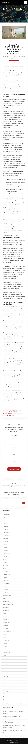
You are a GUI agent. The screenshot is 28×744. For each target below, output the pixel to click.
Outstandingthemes (14, 742)
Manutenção (6, 622)
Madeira (5, 619)
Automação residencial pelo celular (12, 411)
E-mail (14, 454)
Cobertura (5, 544)
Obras (4, 637)
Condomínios (6, 553)
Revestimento (6, 670)
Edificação (5, 571)
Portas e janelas (7, 658)
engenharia (6, 580)
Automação (6, 535)
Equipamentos (17, 410)
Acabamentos (6, 514)
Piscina (5, 646)
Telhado (5, 694)
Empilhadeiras (6, 574)
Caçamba (5, 541)
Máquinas (5, 625)
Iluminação (6, 601)
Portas (4, 655)
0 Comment (14, 58)
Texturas (5, 697)
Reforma (5, 667)
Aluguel (5, 523)
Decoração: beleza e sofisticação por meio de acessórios (14, 485)
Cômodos (11, 410)
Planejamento (6, 652)
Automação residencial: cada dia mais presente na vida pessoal (14, 492)
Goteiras (5, 598)
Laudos (4, 613)
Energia (5, 577)
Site (14, 461)
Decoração (5, 565)
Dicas (4, 568)
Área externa (6, 532)
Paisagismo (6, 640)
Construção (6, 556)
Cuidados (5, 562)
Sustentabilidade (7, 688)
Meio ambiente (7, 631)
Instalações (6, 610)
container (5, 559)
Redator (7, 56)
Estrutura (5, 592)
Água (4, 520)
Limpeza (5, 616)
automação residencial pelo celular (13, 155)
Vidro (4, 700)
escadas (5, 586)
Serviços (5, 682)
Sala (4, 673)
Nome (14, 447)
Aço (4, 517)
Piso (4, 649)
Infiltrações (6, 607)
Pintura (5, 643)
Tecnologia (6, 691)
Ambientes (5, 410)
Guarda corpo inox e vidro (9, 413)
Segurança (5, 676)
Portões (5, 661)
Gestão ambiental (7, 595)
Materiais (5, 628)
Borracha (5, 538)
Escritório (5, 589)
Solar (4, 685)
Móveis (4, 634)
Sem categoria (6, 679)
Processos (5, 664)
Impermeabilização (8, 604)
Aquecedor (5, 529)
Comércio (5, 547)
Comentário (14, 435)
